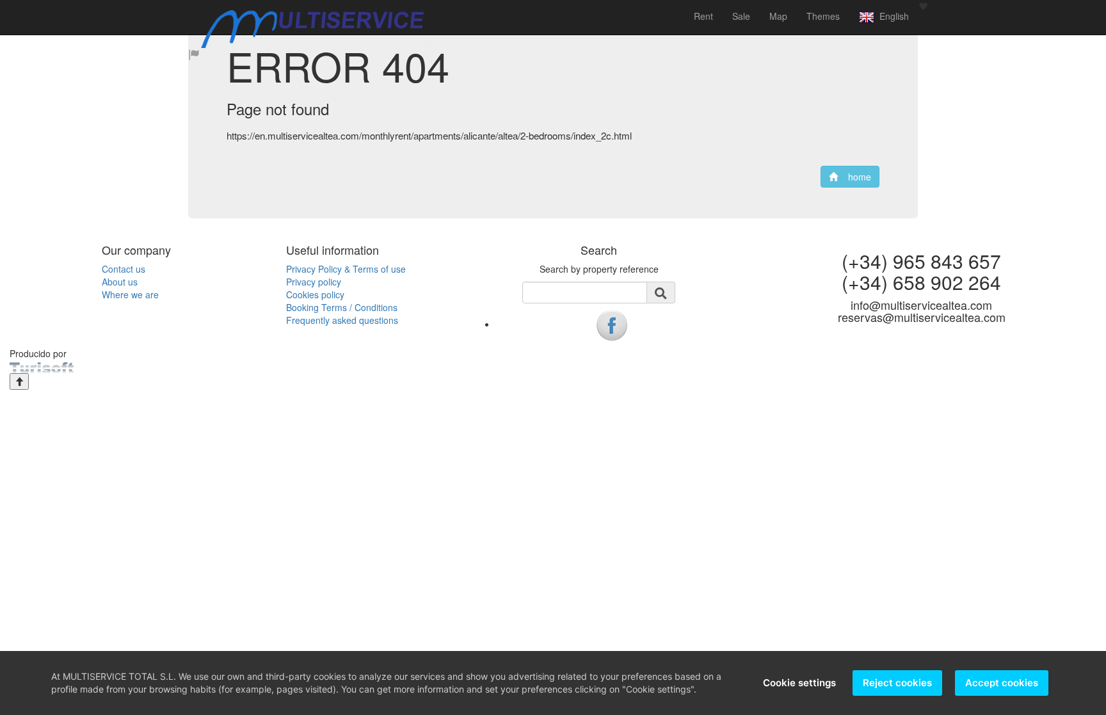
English (891, 16)
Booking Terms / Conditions (341, 307)
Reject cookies (897, 683)
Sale (741, 16)
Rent (703, 16)
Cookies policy (315, 294)
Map (778, 16)
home (854, 176)
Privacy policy (313, 281)
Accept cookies (1001, 683)
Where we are (130, 294)
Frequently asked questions (342, 320)
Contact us (123, 268)
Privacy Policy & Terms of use (346, 268)
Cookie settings (799, 683)
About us (120, 281)
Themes (823, 16)
